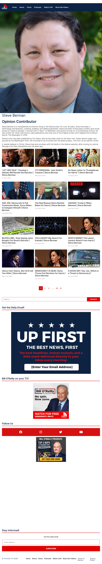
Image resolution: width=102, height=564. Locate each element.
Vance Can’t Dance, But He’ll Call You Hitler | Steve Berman (17, 272)
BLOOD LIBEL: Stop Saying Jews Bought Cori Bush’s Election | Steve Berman (17, 240)
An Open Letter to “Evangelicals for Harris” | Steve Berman (83, 171)
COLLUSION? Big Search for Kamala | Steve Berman (48, 239)
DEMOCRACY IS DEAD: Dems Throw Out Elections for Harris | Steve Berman (50, 273)
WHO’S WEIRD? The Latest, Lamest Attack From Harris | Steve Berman (81, 240)
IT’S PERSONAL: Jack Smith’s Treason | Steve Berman (49, 171)
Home (14, 7)
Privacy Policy (93, 559)
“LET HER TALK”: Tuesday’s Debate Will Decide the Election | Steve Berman (17, 172)
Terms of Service (81, 559)
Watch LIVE (48, 7)
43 (56, 288)
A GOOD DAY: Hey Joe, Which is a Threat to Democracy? (83, 272)
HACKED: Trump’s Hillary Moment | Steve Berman (80, 204)
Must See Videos (61, 7)
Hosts (29, 7)
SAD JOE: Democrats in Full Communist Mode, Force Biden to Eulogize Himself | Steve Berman (17, 206)
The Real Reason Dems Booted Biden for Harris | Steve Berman (50, 204)
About (21, 7)
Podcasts (37, 7)
